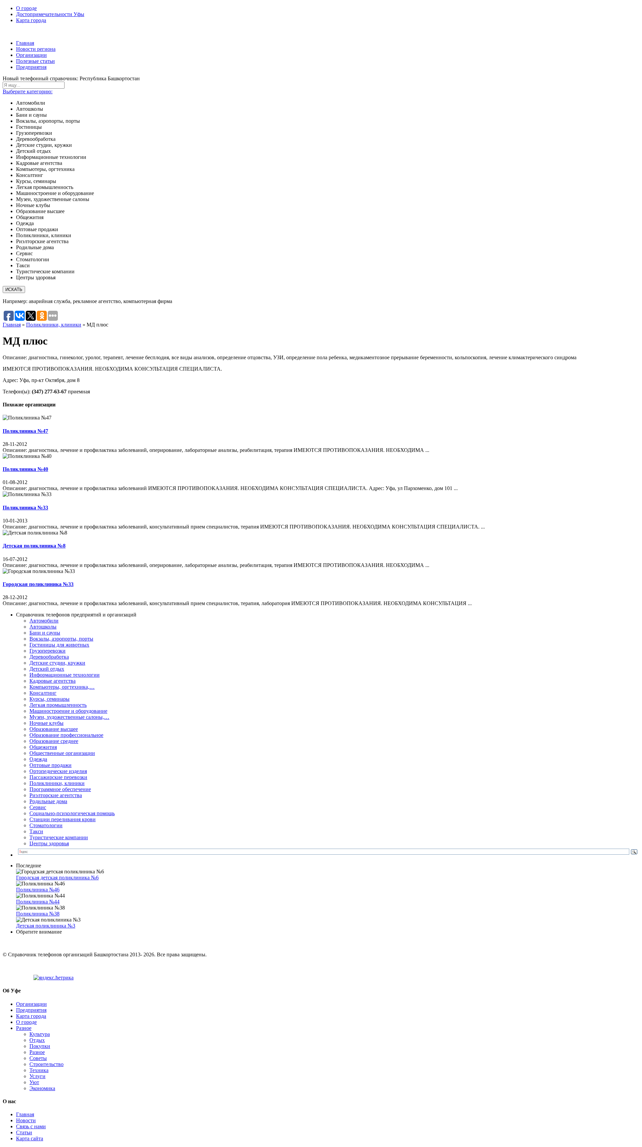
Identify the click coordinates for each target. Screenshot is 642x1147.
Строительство (46, 1064)
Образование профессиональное (66, 735)
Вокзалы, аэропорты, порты (61, 639)
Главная (25, 43)
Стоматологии (46, 825)
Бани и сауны (44, 633)
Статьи (24, 1132)
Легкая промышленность (58, 705)
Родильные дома (48, 801)
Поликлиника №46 (38, 889)
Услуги (37, 1076)
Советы (38, 1058)
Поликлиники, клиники (53, 324)
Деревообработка (49, 657)
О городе (26, 8)
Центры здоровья (49, 843)
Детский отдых (46, 669)
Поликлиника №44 (38, 901)
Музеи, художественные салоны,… (69, 717)
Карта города (31, 20)
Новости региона (36, 49)
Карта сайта (29, 1138)
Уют (34, 1082)
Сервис (37, 807)
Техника (38, 1070)
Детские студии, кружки (57, 663)
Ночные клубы (46, 723)
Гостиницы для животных (59, 645)
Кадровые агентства (52, 681)
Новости (26, 1120)
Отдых (37, 1040)
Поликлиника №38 (38, 914)
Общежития (43, 747)
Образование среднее (53, 741)
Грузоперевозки (47, 651)
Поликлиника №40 (25, 469)
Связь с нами (31, 1126)
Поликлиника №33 (25, 507)
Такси (36, 831)
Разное (23, 1028)
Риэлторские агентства (55, 795)
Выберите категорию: (27, 91)
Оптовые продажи (50, 765)
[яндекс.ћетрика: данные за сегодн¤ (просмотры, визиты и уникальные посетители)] (53, 978)
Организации (31, 55)
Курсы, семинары (49, 699)
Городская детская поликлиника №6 (57, 877)
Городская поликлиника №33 (38, 584)
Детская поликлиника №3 (45, 926)
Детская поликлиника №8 (34, 546)
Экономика (42, 1088)
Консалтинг (43, 693)
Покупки (39, 1046)
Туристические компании (58, 837)
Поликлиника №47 (25, 431)
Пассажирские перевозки (58, 777)
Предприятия (31, 67)
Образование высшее (53, 729)
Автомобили (44, 621)
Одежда (38, 759)
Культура (39, 1034)
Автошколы (43, 627)
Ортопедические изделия (58, 771)
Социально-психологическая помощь (72, 813)
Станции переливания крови (62, 819)
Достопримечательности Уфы (50, 14)
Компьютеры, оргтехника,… (62, 687)
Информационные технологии (64, 675)
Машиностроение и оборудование (68, 711)
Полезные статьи (35, 61)
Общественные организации (62, 753)
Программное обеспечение (60, 789)
